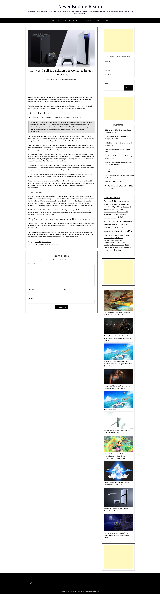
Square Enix (125, 235)
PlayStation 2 (119, 227)
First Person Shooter (119, 214)
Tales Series (107, 238)
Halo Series (113, 218)
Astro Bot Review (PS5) (111, 409)
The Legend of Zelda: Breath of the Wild (113, 240)
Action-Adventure (112, 197)
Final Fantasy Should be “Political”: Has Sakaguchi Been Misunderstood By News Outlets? (116, 535)
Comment (33, 264)
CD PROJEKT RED (108, 204)
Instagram (108, 74)
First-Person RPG (108, 214)
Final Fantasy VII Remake (110, 212)
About (106, 20)
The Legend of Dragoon (116, 238)
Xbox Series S (128, 247)
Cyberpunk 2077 (125, 204)
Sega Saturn (111, 235)
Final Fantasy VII (117, 209)
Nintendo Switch (110, 224)
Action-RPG (110, 201)
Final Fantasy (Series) (113, 206)
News (37, 242)
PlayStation (43, 242)
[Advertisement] (118, 40)
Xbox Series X (56, 244)
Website (31, 298)
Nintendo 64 (127, 221)
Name (31, 289)
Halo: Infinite (107, 218)
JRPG (120, 217)
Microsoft (35, 244)
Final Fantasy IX (127, 207)
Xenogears (118, 250)
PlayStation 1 (109, 227)
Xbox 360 (106, 247)
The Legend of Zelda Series (114, 245)
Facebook (108, 61)
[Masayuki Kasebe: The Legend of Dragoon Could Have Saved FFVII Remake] (118, 300)
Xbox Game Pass (114, 247)
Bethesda (126, 201)
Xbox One (122, 247)
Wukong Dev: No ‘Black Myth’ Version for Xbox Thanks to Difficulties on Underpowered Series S (118, 338)
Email (64, 289)
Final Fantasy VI (107, 209)
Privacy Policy (31, 583)
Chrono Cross (117, 204)
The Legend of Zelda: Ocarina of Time (114, 242)
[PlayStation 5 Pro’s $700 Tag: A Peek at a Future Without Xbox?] (118, 497)
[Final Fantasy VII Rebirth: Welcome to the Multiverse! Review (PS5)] (118, 420)
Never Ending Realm (80, 6)
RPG (129, 231)
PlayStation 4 (108, 231)
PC (119, 224)
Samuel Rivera (71, 80)
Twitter (107, 66)
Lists (80, 20)
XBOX (127, 245)
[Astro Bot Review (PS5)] (118, 399)
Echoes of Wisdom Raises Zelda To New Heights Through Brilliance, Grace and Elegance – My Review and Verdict (116, 456)
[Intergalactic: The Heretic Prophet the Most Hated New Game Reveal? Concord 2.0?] (118, 377)
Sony (49, 244)
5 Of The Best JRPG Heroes (113, 181)
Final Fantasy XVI (122, 212)
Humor (97, 20)
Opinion (72, 20)
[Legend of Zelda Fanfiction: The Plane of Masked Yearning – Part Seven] (118, 471)
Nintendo (117, 221)
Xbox (49, 242)
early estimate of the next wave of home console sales (47, 97)
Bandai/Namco (120, 201)
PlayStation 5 (43, 244)
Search (106, 83)
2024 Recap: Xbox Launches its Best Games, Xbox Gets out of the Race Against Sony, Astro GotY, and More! (118, 364)
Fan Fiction (61, 20)
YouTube (108, 70)
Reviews (89, 20)
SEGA (105, 235)
